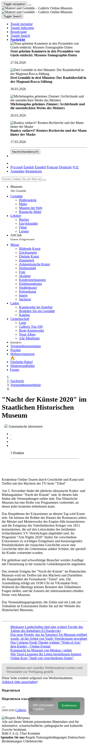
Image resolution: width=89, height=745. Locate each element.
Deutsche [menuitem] (65, 167)
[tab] (10, 434)
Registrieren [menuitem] (33, 171)
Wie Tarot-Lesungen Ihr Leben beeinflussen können (45, 654)
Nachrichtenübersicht (25, 151)
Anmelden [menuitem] (17, 171)
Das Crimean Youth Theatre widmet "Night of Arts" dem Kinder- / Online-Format (45, 644)
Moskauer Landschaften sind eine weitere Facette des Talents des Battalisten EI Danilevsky (46, 629)
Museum (18, 188)
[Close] (44, 180)
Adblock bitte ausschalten (19, 682)
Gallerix (20, 710)
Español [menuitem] (40, 167)
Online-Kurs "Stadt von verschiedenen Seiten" (42, 658)
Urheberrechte (33, 741)
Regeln (30, 737)
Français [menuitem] (52, 167)
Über (24, 733)
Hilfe (6, 733)
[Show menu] (29, 5)
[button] (21, 24)
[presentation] (48, 442)
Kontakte (34, 733)
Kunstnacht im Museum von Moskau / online (41, 650)
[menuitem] (76, 167)
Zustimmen (69, 705)
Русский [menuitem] (16, 167)
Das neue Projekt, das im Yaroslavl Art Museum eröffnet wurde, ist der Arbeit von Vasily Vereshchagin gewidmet (48, 636)
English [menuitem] (29, 167)
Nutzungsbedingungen (52, 737)
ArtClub (22, 237)
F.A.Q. (15, 733)
